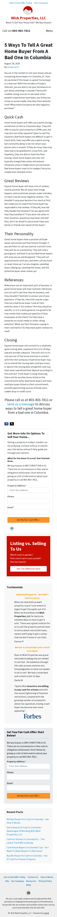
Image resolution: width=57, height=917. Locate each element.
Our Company (41, 3)
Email (10, 507)
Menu (49, 31)
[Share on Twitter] (12, 423)
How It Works (47, 877)
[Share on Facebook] (6, 423)
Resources (31, 881)
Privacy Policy (45, 881)
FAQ (7, 881)
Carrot (46, 913)
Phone (10, 496)
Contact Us (33, 877)
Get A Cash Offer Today (20, 3)
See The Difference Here (28, 568)
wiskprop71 (13, 67)
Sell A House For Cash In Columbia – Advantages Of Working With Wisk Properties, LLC (24, 831)
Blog (28, 885)
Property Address (17, 485)
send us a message (20, 404)
